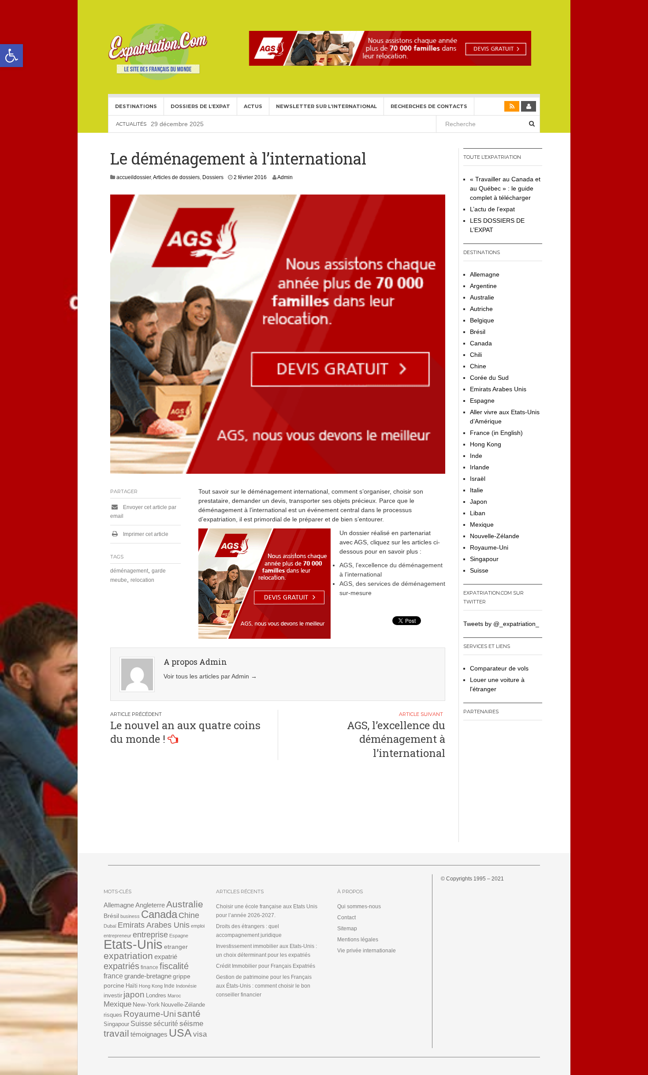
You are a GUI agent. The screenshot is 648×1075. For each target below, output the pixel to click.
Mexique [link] (482, 524)
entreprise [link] (150, 934)
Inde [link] (476, 455)
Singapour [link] (484, 558)
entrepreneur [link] (117, 935)
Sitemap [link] (347, 928)
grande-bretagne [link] (147, 976)
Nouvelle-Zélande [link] (494, 535)
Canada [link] (481, 343)
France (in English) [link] (496, 432)
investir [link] (113, 995)
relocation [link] (142, 580)
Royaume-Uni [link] (489, 547)
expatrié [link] (165, 956)
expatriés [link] (121, 966)
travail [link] (116, 1033)
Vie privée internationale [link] (366, 951)
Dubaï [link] (110, 926)
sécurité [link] (165, 1023)
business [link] (130, 916)
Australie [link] (482, 297)
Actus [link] (253, 106)
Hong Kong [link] (485, 444)
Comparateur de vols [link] (499, 668)
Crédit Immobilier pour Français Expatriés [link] (265, 966)
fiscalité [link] (174, 966)
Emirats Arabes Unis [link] (498, 389)
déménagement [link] (129, 571)
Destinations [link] (136, 106)
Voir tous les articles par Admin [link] (210, 676)
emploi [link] (198, 926)
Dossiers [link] (212, 177)
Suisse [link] (479, 570)
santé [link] (189, 1013)
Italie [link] (476, 490)
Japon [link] (478, 501)
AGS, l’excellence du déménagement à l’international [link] (396, 739)
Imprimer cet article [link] (145, 534)
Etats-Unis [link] (133, 944)
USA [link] (180, 1033)
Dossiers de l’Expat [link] (200, 106)
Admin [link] (285, 177)
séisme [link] (191, 1023)
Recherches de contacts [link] (429, 106)
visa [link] (200, 1034)
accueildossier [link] (133, 177)
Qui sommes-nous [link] (359, 906)
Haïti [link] (132, 986)
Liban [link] (477, 513)
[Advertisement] (518, 784)
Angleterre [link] (150, 905)
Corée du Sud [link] (489, 377)
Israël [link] (477, 478)
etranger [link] (176, 946)
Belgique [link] (482, 320)
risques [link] (113, 1014)
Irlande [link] (479, 467)
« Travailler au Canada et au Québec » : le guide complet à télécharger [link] (505, 188)
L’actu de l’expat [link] (492, 209)
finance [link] (149, 967)
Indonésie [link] (186, 986)
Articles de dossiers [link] (176, 177)
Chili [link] (476, 354)
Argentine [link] (483, 285)
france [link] (113, 976)
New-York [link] (146, 1004)
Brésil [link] (477, 331)
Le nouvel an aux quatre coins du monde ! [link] (185, 732)
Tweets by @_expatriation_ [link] (501, 623)
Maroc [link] (174, 995)
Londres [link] (156, 995)
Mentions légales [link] (357, 939)
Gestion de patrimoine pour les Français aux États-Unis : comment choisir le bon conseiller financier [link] (264, 986)
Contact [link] (346, 917)
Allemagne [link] (484, 274)
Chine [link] (478, 366)
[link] (11, 55)
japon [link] (134, 994)
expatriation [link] (128, 956)
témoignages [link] (149, 1034)
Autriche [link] (481, 308)
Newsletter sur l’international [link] (326, 106)
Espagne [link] (482, 400)
